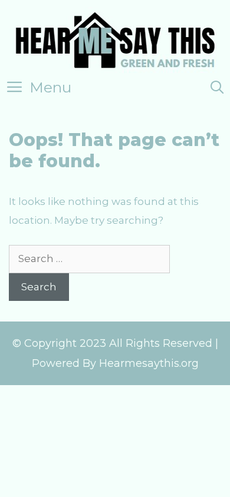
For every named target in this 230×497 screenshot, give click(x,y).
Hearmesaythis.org (149, 363)
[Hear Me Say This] (115, 39)
